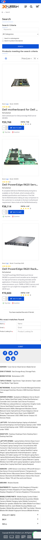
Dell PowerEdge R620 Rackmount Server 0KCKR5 (20, 268)
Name (2, 324)
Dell (7, 104)
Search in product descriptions (13, 41)
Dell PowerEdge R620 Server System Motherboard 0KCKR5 (20, 184)
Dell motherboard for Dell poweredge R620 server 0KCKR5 (20, 109)
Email (1, 327)
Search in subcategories (11, 38)
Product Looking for (6, 331)
